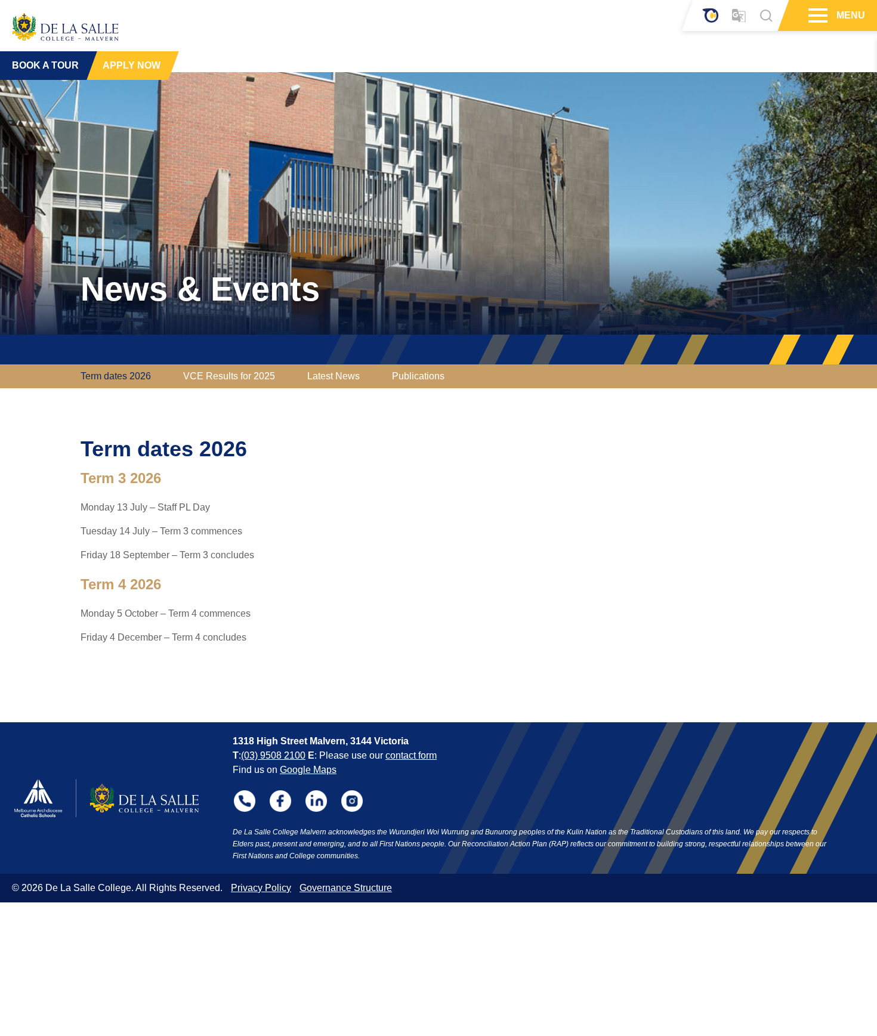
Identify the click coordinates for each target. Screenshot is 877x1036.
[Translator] (739, 16)
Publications (418, 376)
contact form (411, 755)
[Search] (766, 15)
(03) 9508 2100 (273, 755)
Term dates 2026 (116, 376)
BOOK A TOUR (45, 65)
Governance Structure (345, 888)
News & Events (200, 289)
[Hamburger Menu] (816, 15)
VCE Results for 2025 (229, 376)
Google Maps (308, 770)
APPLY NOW (131, 65)
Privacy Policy (261, 888)
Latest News (333, 376)
